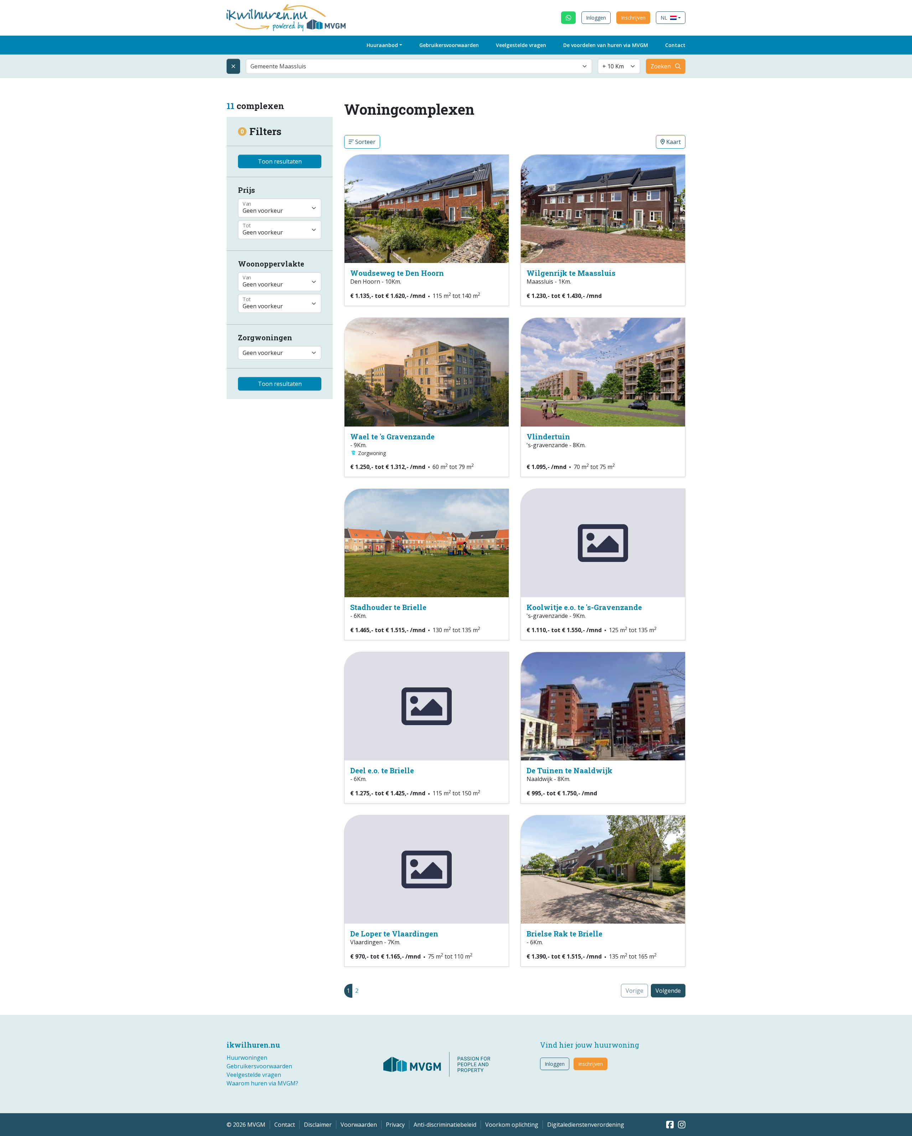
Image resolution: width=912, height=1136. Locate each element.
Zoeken (661, 66)
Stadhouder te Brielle (388, 607)
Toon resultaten (280, 161)
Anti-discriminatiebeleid (445, 1125)
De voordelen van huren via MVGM (605, 45)
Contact (675, 45)
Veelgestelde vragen (521, 45)
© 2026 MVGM (246, 1125)
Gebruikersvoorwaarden (449, 45)
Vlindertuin (548, 436)
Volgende (668, 991)
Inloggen (596, 17)
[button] (670, 17)
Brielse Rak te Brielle (564, 933)
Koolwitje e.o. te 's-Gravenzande (584, 607)
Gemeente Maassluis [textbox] (278, 66)
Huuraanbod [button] (382, 45)
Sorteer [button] (364, 142)
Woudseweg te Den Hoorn (397, 273)
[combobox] (419, 66)
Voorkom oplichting (511, 1125)
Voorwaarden (359, 1125)
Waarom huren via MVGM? (262, 1083)
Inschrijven (633, 17)
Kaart (673, 142)
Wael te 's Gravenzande (392, 436)
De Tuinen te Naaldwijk (569, 770)
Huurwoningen (247, 1058)
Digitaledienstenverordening (585, 1125)
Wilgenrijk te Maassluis (571, 273)
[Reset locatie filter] (233, 66)
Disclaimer (318, 1125)
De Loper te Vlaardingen (394, 933)
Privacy (395, 1125)
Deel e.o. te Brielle (382, 770)
